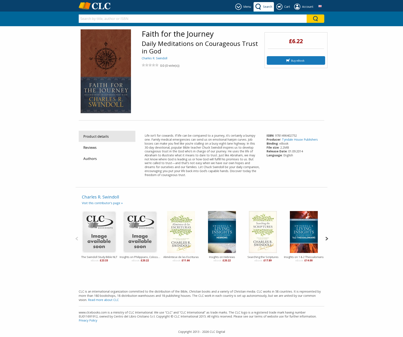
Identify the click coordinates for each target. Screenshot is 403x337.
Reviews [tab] (90, 147)
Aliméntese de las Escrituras (181, 257)
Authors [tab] (90, 158)
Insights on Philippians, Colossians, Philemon (140, 257)
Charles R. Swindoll (154, 58)
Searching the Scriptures (263, 257)
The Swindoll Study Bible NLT (99, 257)
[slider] (150, 65)
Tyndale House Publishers (300, 139)
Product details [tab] (96, 136)
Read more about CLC (103, 300)
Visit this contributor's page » (102, 203)
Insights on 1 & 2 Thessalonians (304, 257)
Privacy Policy (88, 320)
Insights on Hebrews (222, 257)
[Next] (326, 238)
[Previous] (76, 238)
